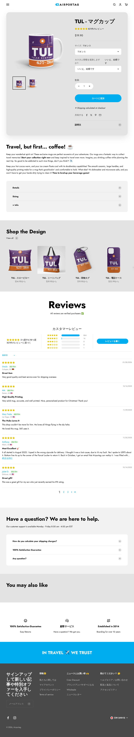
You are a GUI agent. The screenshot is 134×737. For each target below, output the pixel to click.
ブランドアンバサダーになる (80, 684)
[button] (81, 28)
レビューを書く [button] (112, 341)
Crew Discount (73, 679)
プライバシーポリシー (50, 689)
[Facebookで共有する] (87, 115)
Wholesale (71, 689)
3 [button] (67, 492)
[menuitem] (19, 83)
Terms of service (46, 694)
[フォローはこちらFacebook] (8, 718)
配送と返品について (109, 684)
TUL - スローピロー (20, 277)
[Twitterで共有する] (91, 115)
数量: (77, 80)
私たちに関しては (48, 679)
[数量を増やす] (89, 86)
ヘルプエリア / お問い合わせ (114, 679)
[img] (8, 362)
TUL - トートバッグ (51, 277)
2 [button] (63, 492)
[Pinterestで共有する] (95, 115)
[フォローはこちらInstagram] (14, 718)
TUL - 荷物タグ (83, 277)
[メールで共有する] (100, 115)
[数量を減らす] (79, 86)
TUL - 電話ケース (114, 277)
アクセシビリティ (108, 689)
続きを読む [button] (7, 458)
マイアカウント (47, 684)
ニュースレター (74, 694)
